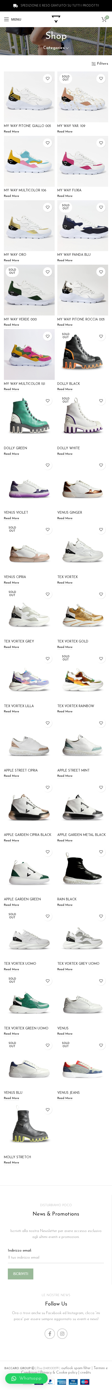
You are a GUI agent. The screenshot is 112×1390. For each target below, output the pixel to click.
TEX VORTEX (67, 577)
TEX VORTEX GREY (19, 641)
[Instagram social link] (62, 1333)
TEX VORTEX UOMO (20, 964)
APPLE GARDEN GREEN (22, 899)
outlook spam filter (75, 1368)
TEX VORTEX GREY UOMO (78, 964)
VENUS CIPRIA (15, 577)
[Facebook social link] (50, 1333)
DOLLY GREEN (15, 448)
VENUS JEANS (68, 1093)
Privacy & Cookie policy (58, 1373)
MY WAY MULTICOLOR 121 (24, 384)
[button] (26, 1378)
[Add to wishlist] (47, 78)
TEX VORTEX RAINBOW (75, 706)
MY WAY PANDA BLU (74, 255)
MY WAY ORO (15, 255)
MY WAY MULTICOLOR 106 (25, 190)
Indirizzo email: (20, 1251)
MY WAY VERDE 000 (20, 319)
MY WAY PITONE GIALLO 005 (27, 126)
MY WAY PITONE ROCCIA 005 (81, 319)
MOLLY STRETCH (17, 1157)
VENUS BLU (13, 1093)
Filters (102, 64)
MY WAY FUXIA (69, 190)
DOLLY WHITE (68, 448)
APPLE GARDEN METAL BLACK (81, 835)
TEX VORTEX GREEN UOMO (26, 1028)
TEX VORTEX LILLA (19, 706)
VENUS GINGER (69, 512)
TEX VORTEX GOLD (72, 641)
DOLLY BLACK (68, 384)
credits (85, 1373)
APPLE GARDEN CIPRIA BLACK (27, 835)
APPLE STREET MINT (73, 770)
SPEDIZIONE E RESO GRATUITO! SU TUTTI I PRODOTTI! (59, 5)
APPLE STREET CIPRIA (21, 770)
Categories (54, 48)
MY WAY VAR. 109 (71, 126)
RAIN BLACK (67, 899)
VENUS (63, 1028)
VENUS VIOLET (16, 512)
